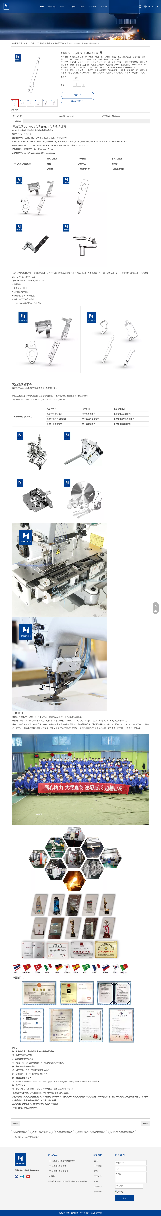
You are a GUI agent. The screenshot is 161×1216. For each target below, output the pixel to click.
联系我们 (104, 6)
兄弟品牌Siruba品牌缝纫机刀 (122, 1131)
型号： (15, 116)
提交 (124, 1198)
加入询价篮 (76, 101)
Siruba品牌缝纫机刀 (63, 1131)
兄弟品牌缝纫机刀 (20, 1131)
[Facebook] (16, 1176)
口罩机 (52, 1176)
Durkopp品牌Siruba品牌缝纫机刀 (91, 1131)
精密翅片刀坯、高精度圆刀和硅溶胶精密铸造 (68, 1181)
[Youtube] (28, 1176)
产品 (62, 6)
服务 (82, 6)
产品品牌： (62, 116)
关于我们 (52, 6)
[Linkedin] (22, 1176)
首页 (42, 6)
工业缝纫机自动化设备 (58, 1171)
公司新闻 (92, 6)
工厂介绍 (72, 6)
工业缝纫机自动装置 (57, 1166)
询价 (76, 94)
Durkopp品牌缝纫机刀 (41, 1131)
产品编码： (107, 116)
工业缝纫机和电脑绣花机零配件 (62, 1161)
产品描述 (17, 121)
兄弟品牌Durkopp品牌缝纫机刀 (25, 1137)
